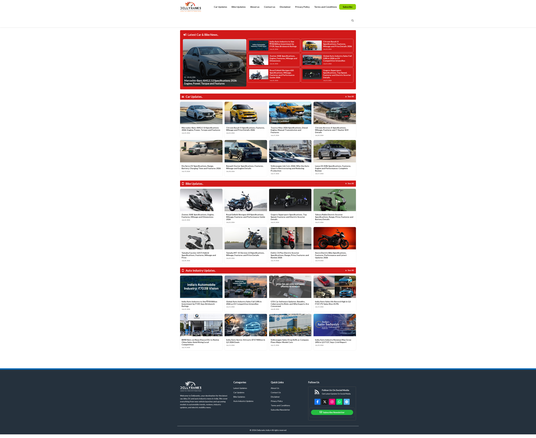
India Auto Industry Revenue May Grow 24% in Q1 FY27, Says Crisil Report (333, 341)
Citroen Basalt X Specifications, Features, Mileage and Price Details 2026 (337, 43)
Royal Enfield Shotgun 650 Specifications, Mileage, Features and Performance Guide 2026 (282, 73)
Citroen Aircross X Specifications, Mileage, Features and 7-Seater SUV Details (332, 130)
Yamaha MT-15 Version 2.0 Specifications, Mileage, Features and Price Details (245, 254)
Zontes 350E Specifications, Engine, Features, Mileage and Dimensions (283, 58)
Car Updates (220, 6)
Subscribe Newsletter (280, 410)
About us (254, 6)
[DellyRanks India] (194, 7)
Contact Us (276, 392)
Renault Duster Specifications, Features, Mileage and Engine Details (244, 167)
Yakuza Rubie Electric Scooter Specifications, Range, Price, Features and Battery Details (334, 216)
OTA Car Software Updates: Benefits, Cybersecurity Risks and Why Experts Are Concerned (290, 303)
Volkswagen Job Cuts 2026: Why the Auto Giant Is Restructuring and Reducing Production (290, 168)
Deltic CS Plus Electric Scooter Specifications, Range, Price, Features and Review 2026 (290, 255)
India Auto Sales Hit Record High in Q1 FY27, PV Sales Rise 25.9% (333, 302)
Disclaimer (285, 6)
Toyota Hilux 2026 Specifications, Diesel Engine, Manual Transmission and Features (289, 130)
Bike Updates (239, 6)
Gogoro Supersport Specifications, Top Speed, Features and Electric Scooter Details (337, 73)
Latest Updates (240, 388)
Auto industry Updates (243, 401)
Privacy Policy (302, 6)
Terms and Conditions (325, 6)
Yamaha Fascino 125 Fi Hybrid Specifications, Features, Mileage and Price (199, 255)
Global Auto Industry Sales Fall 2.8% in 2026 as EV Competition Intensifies (337, 58)
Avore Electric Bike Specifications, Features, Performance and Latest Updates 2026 (331, 255)
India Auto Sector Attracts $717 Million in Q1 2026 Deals (245, 341)
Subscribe (347, 7)
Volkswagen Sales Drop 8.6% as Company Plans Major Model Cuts (290, 341)
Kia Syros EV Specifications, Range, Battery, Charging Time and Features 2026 (201, 167)
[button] (352, 20)
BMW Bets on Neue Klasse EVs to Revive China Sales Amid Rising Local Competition (200, 342)
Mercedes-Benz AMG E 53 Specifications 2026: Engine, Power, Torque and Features (201, 128)
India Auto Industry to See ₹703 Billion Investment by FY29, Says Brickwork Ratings (283, 43)
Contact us (269, 6)
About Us (275, 388)
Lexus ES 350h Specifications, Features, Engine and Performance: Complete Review (333, 168)
